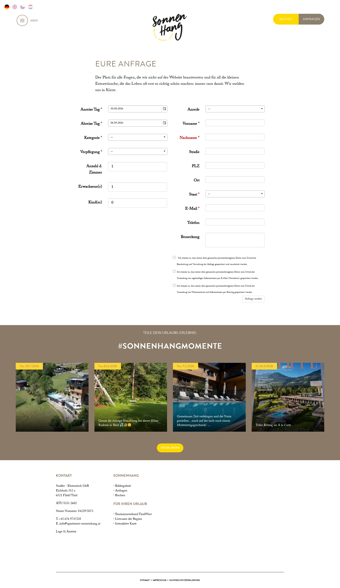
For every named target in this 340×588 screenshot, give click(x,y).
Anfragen (121, 491)
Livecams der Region (128, 519)
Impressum (159, 580)
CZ (23, 7)
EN (15, 7)
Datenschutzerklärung (184, 580)
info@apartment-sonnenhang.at (79, 524)
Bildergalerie (123, 486)
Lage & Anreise (66, 532)
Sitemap (145, 580)
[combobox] (135, 109)
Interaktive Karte (126, 524)
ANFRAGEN (311, 19)
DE (7, 7)
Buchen (120, 495)
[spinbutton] (137, 166)
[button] (164, 109)
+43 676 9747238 (70, 519)
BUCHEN (285, 19)
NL (30, 7)
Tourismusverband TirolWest (133, 514)
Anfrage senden (253, 299)
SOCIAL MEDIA (170, 448)
